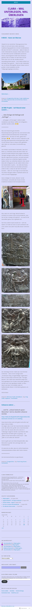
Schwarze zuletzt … (8, 405)
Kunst (11, 99)
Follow (4, 581)
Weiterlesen (5, 94)
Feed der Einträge (20, 590)
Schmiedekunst (19, 396)
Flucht (18, 461)
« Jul (2, 528)
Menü (16, 2)
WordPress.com (14, 592)
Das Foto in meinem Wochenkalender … (11, 504)
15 (24, 521)
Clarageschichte (10, 98)
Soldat (3, 398)
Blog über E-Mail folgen (9, 574)
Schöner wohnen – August (8, 502)
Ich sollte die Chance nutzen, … (10, 506)
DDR (15, 98)
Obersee (25, 99)
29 (24, 524)
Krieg (8, 99)
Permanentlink (5, 101)
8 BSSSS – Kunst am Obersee (11, 38)
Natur (17, 98)
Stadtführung (26, 98)
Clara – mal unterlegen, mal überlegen (16, 12)
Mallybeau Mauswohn (8, 548)
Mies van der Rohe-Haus (18, 99)
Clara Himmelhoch (8, 543)
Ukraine (24, 461)
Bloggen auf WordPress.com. (8, 606)
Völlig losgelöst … (7, 498)
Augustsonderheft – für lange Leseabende (12, 500)
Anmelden (12, 590)
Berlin (5, 99)
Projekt (20, 98)
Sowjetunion (7, 398)
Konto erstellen (5, 590)
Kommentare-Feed (6, 592)
